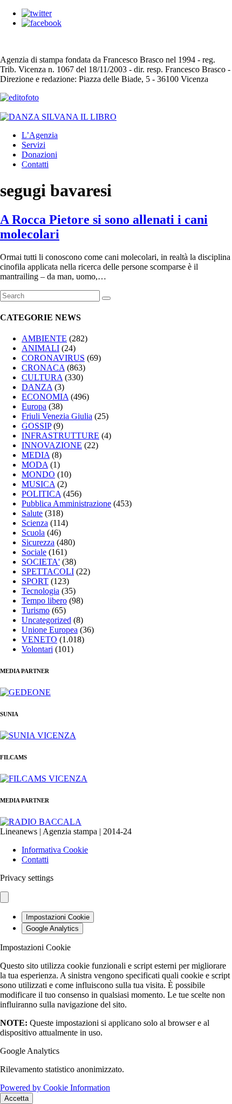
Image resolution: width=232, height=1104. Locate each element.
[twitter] (37, 13)
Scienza (35, 522)
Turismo (36, 610)
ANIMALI (40, 348)
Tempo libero (44, 600)
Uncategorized (46, 620)
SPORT (35, 581)
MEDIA (36, 455)
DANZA (37, 387)
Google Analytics (52, 928)
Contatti (35, 164)
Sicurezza (38, 542)
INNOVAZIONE (52, 445)
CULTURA (42, 377)
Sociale (34, 552)
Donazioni (39, 154)
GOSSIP (36, 425)
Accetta (16, 1098)
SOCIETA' (41, 561)
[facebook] (42, 23)
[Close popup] (4, 897)
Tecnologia (40, 590)
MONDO (38, 474)
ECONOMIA (45, 396)
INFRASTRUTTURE (60, 435)
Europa (34, 406)
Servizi (33, 144)
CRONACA (43, 367)
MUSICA (38, 484)
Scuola (33, 532)
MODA (35, 464)
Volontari (37, 649)
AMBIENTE (44, 338)
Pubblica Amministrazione (66, 503)
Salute (32, 513)
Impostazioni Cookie (58, 917)
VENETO (39, 639)
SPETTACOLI (48, 571)
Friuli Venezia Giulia (57, 416)
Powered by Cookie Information (55, 1087)
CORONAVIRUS (53, 357)
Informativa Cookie (55, 849)
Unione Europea (50, 629)
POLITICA (41, 493)
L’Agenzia (40, 135)
